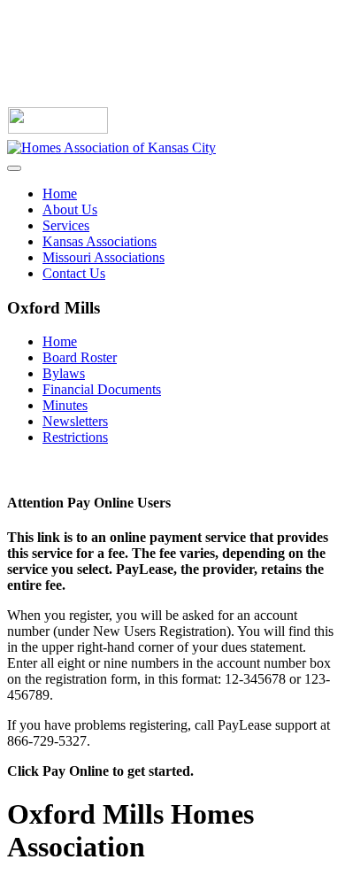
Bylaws (63, 373)
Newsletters (75, 421)
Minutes (65, 405)
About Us (69, 209)
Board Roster (79, 357)
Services (65, 225)
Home (59, 193)
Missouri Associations (103, 257)
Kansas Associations (99, 241)
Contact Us (73, 273)
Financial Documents (101, 389)
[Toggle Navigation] (14, 168)
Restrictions (75, 437)
